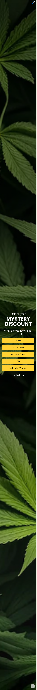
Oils (18, 361)
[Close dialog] (33, 2)
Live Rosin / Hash (18, 354)
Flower (18, 340)
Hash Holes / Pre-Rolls (18, 368)
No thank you (18, 375)
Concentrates (18, 347)
